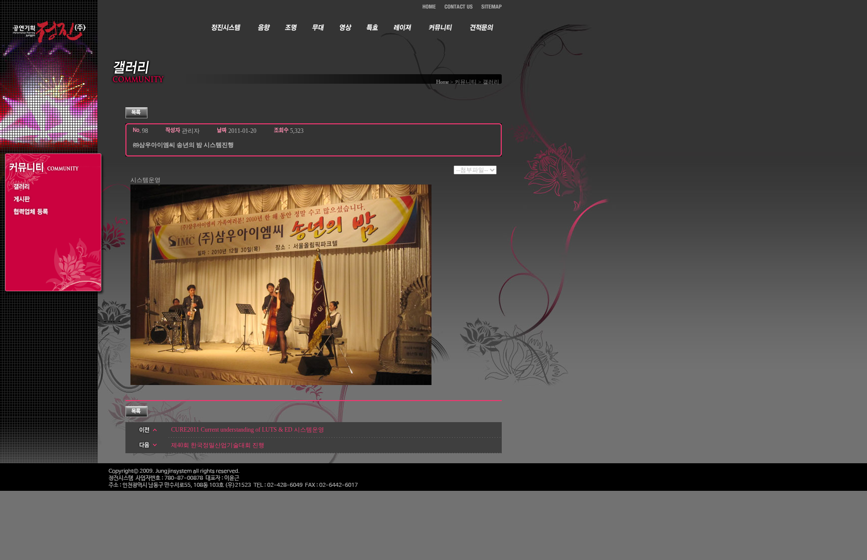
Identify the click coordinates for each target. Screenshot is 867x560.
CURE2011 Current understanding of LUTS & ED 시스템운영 (247, 429)
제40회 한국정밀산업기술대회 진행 (217, 445)
